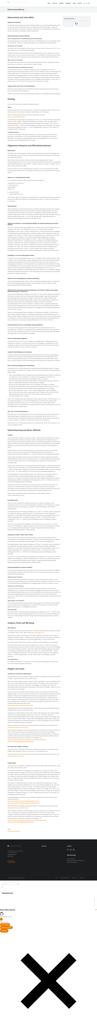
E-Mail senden (11, 861)
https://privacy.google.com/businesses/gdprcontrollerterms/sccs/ (24, 803)
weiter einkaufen (5, 924)
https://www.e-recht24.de (14, 831)
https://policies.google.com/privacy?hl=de (18, 727)
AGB (56, 877)
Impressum (82, 877)
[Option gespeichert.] (88, 3)
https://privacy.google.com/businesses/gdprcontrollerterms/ (22, 801)
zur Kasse (4, 930)
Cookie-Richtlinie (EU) (64, 877)
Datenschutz (74, 877)
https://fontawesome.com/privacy (16, 756)
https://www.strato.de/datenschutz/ (16, 116)
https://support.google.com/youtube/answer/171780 (20, 705)
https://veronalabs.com (37, 632)
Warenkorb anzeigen (5, 927)
